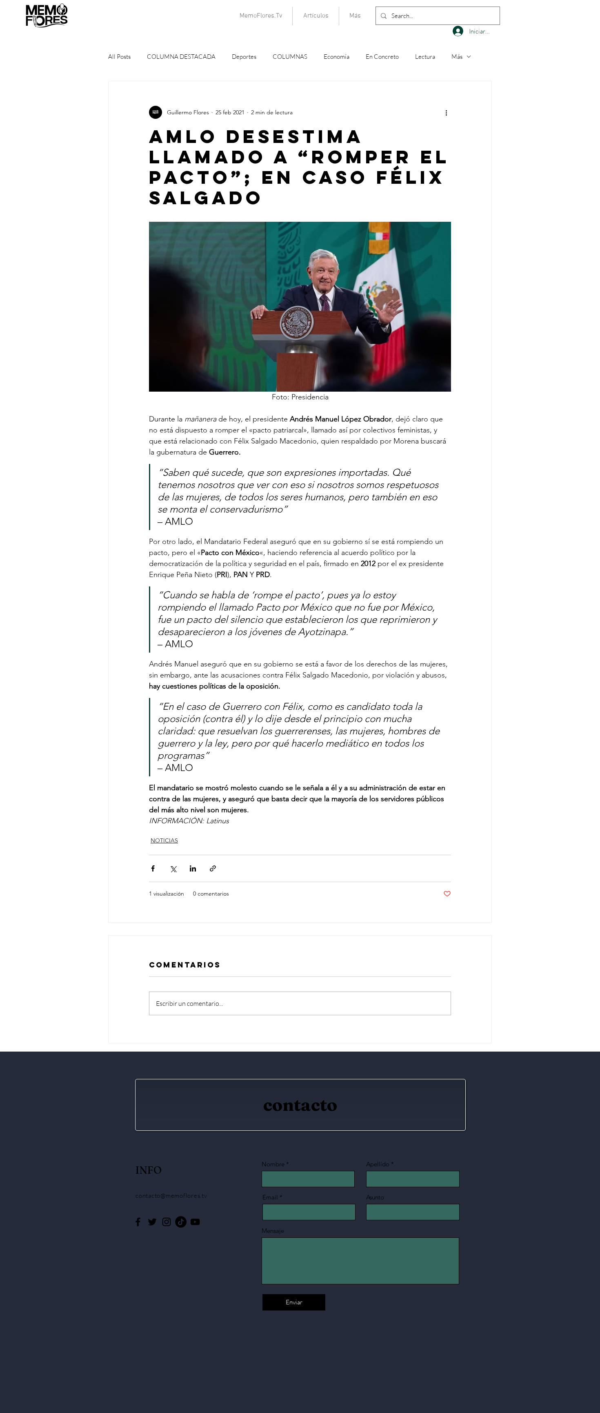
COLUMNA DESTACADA (181, 56)
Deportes (244, 56)
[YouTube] (195, 1222)
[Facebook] (138, 1222)
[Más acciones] (446, 112)
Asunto (375, 1197)
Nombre (273, 1164)
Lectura (425, 56)
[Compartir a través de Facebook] (153, 868)
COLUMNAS (290, 56)
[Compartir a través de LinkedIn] (193, 868)
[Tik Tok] (181, 1222)
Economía (336, 56)
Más (456, 56)
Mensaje (273, 1231)
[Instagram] (166, 1222)
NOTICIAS (164, 840)
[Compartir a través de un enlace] (213, 868)
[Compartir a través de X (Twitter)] (173, 868)
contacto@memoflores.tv (171, 1195)
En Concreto (382, 56)
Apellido (377, 1164)
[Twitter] (152, 1222)
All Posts (119, 56)
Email (270, 1197)
